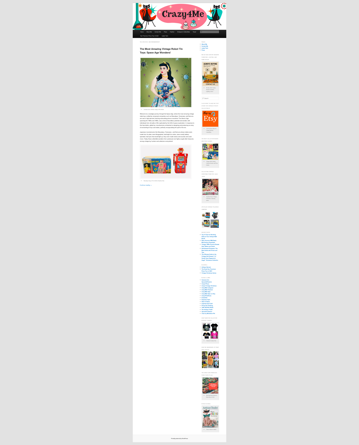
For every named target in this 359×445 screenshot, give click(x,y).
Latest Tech (165, 36)
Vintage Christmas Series (209, 273)
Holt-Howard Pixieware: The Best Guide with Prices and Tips (210, 250)
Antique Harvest (206, 267)
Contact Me (158, 32)
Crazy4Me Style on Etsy (208, 294)
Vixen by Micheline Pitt (208, 313)
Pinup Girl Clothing (207, 305)
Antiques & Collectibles (183, 32)
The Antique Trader (207, 309)
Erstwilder (204, 298)
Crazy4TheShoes (206, 296)
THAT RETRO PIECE (207, 307)
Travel (194, 32)
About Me (149, 32)
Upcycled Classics (207, 311)
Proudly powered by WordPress (179, 438)
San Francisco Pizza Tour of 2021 (149, 36)
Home (142, 32)
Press (165, 32)
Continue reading (146, 185)
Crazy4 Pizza (205, 284)
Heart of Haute (206, 301)
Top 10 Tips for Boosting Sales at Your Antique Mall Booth (209, 236)
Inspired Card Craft (207, 303)
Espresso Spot (206, 299)
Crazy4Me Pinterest (207, 290)
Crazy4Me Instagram (207, 288)
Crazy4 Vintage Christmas (209, 286)
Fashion (172, 32)
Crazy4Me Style (206, 292)
